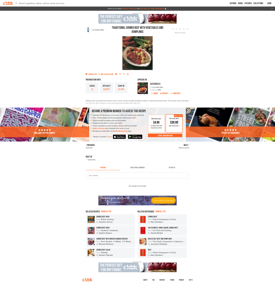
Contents (176, 93)
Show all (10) (106, 211)
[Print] (116, 74)
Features (248, 3)
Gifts (190, 280)
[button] (16, 3)
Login (269, 3)
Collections (258, 3)
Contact (162, 280)
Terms (172, 280)
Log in (109, 137)
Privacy (181, 280)
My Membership (121, 131)
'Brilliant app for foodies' (44, 132)
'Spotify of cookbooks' (230, 132)
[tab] (103, 167)
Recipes (165, 93)
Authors (233, 3)
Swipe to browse (99, 128)
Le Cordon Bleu (98, 30)
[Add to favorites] (120, 74)
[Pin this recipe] (124, 74)
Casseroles (155, 83)
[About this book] (143, 83)
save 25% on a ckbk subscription (152, 8)
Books (240, 3)
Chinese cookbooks (129, 8)
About (156, 93)
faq (153, 280)
